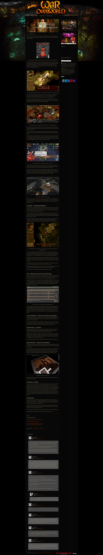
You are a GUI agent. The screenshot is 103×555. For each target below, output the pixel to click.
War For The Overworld (54, 7)
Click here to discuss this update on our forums (34, 419)
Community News (35, 428)
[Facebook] (68, 82)
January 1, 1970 (40, 438)
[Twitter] (66, 82)
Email (62, 59)
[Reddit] (63, 82)
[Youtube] (71, 82)
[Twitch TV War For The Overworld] (74, 82)
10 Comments (41, 428)
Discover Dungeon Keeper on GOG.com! (33, 421)
